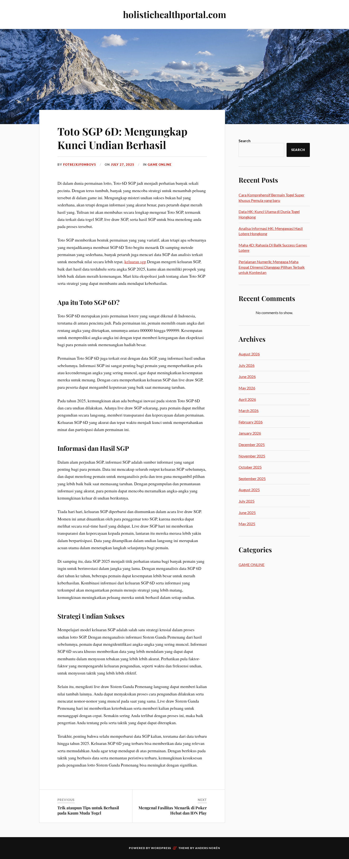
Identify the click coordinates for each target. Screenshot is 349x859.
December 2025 (252, 444)
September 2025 (252, 478)
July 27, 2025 (122, 164)
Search (244, 140)
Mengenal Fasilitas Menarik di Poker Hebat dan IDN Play (172, 810)
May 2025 (247, 523)
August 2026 (249, 354)
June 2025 (247, 512)
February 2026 (251, 422)
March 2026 (249, 410)
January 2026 (250, 433)
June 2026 (247, 376)
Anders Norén (207, 848)
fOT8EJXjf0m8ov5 (79, 164)
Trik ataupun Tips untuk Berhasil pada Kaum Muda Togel (88, 810)
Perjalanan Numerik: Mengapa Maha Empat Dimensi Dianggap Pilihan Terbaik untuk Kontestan (272, 267)
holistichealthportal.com (174, 14)
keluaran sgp (135, 261)
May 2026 (247, 388)
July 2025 (247, 501)
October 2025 (250, 467)
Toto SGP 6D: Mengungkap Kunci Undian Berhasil (122, 138)
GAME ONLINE (159, 164)
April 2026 (247, 399)
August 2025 (249, 489)
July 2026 (247, 365)
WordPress (161, 848)
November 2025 (252, 456)
